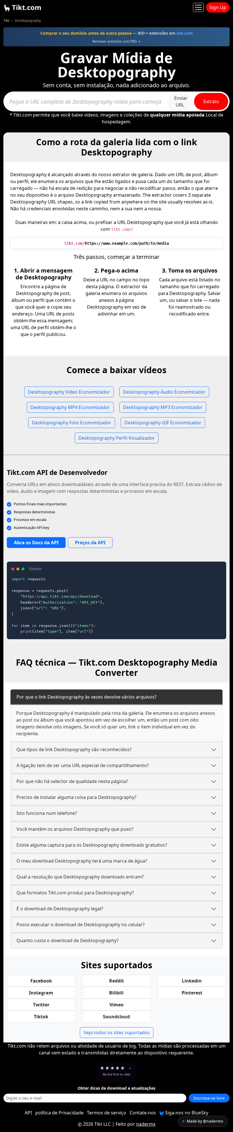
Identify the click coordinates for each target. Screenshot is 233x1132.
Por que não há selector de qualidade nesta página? (72, 781)
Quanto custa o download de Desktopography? (67, 940)
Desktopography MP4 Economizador (70, 407)
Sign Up (217, 7)
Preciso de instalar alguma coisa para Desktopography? (76, 797)
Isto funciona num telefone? (46, 813)
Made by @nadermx (205, 1121)
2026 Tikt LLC (97, 1124)
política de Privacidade (59, 1113)
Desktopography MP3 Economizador (163, 407)
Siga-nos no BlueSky (186, 1113)
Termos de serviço (106, 1113)
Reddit (116, 981)
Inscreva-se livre (209, 1098)
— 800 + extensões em (116, 33)
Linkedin (192, 981)
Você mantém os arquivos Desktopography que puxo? (74, 829)
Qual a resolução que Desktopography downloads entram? (80, 877)
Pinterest (192, 993)
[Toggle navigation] (198, 7)
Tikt (6, 20)
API (28, 1113)
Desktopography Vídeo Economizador (69, 392)
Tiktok (41, 1016)
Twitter (41, 1005)
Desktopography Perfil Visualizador (116, 438)
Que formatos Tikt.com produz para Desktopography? (75, 893)
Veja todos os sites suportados (117, 1032)
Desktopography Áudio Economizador (164, 392)
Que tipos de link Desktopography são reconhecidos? (74, 749)
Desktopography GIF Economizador (162, 422)
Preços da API (90, 542)
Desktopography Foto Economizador (71, 422)
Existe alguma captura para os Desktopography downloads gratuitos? (91, 845)
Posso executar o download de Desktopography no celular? (80, 924)
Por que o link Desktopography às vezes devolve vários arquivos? (86, 697)
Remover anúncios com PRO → (116, 41)
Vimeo (116, 1005)
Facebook (41, 981)
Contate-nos (143, 1113)
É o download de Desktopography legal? (59, 908)
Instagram (41, 993)
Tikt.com (25, 7)
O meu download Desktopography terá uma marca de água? (81, 861)
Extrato (211, 101)
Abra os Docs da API (36, 542)
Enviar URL (181, 101)
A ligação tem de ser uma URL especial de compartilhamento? (82, 765)
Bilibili (116, 993)
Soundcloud (116, 1016)
